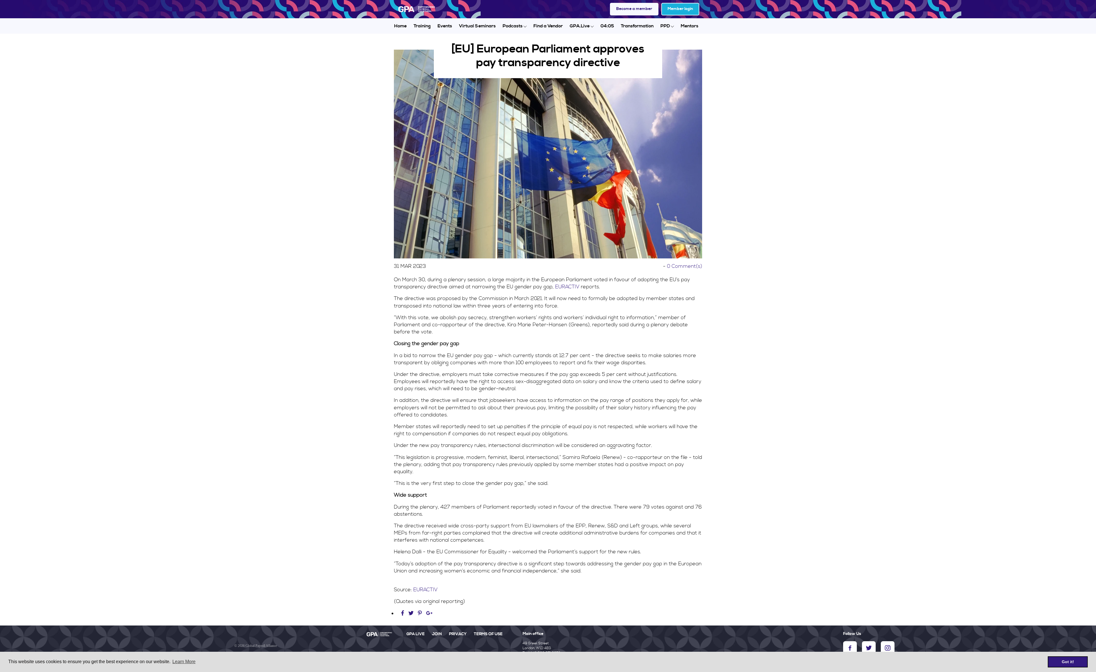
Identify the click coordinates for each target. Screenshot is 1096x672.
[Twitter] (411, 613)
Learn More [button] (184, 661)
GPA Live (415, 634)
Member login (680, 8)
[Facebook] (403, 613)
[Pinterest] (420, 613)
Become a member (634, 8)
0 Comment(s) (684, 266)
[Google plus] (429, 613)
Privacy (458, 634)
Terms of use (488, 634)
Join (437, 634)
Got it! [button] (1068, 661)
